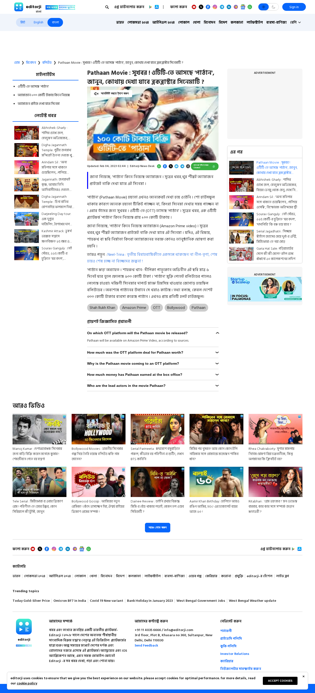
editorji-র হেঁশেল (259, 576)
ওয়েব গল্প (195, 576)
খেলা (196, 22)
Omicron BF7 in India (69, 601)
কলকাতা (237, 22)
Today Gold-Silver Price (31, 601)
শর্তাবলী (226, 631)
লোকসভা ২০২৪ (138, 22)
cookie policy (27, 683)
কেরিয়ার (211, 576)
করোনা (226, 576)
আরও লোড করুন (158, 527)
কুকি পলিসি (228, 646)
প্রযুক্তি (239, 576)
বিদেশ (223, 22)
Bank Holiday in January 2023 (150, 601)
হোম (17, 62)
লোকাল (183, 22)
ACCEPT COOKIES (280, 680)
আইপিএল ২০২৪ (163, 22)
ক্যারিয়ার (226, 661)
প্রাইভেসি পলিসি (231, 638)
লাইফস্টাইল (255, 22)
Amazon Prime (134, 307)
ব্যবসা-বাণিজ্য (276, 22)
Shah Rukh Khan (102, 307)
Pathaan (198, 307)
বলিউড (47, 62)
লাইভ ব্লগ (282, 576)
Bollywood (176, 307)
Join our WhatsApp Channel (201, 166)
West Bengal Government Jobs (200, 601)
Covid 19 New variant (106, 601)
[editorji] (24, 626)
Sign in (294, 7)
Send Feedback (146, 645)
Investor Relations (234, 654)
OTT (156, 307)
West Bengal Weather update (252, 601)
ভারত (120, 22)
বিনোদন (209, 22)
